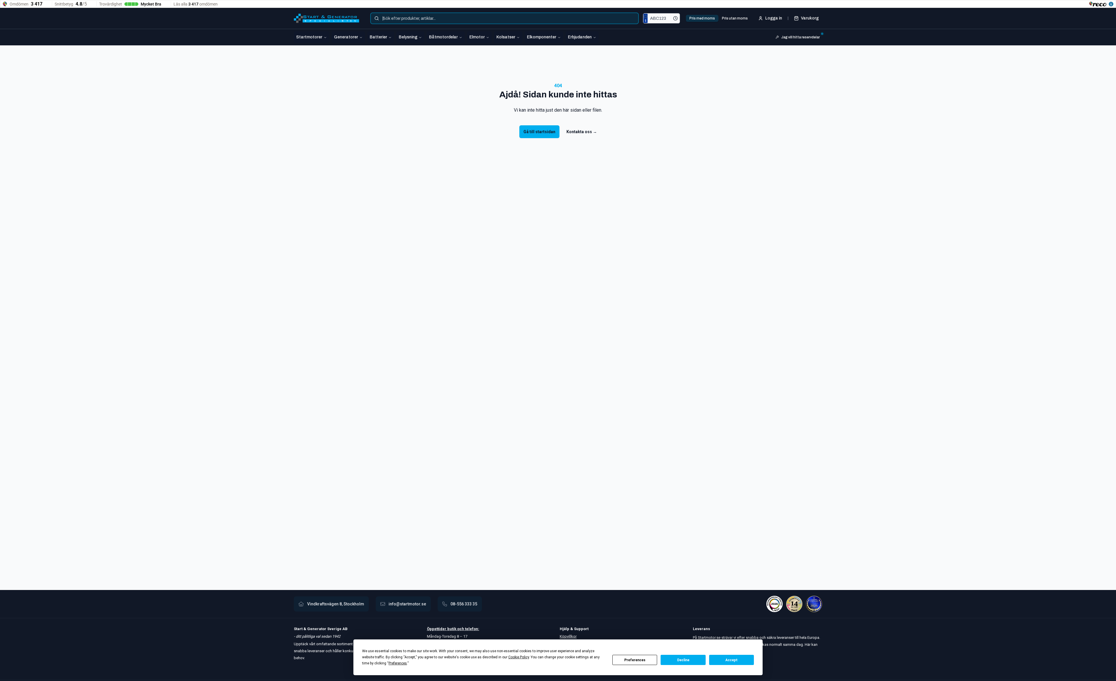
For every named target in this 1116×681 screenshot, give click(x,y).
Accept (731, 660)
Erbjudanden (580, 37)
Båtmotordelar (443, 37)
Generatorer (346, 37)
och (460, 629)
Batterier (378, 37)
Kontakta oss (581, 131)
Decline (683, 660)
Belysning (408, 37)
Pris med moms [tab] (702, 18)
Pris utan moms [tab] (735, 18)
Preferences (634, 660)
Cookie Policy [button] (518, 657)
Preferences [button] (398, 663)
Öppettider (437, 629)
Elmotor (477, 37)
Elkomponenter (541, 37)
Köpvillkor (568, 636)
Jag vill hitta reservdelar (800, 37)
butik (451, 629)
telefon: (471, 629)
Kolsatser (505, 37)
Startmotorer (309, 37)
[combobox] (504, 18)
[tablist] (718, 18)
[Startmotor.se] (326, 18)
